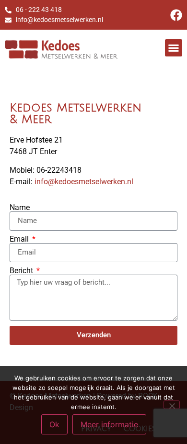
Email (20, 239)
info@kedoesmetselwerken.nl (84, 181)
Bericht (22, 271)
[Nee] (172, 404)
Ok (54, 424)
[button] (173, 47)
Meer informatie (109, 424)
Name (20, 207)
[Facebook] (176, 15)
